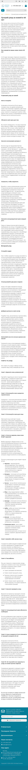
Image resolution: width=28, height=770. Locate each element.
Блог (2, 14)
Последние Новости (8, 731)
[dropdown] (2, 1)
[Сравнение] (19, 1)
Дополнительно (7, 735)
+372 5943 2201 (17, 5)
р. (22, 1)
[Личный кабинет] (25, 1)
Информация (6, 727)
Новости (7, 14)
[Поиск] (25, 10)
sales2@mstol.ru (7, 744)
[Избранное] (16, 1)
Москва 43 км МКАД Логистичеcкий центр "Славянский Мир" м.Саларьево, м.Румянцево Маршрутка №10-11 (12, 753)
